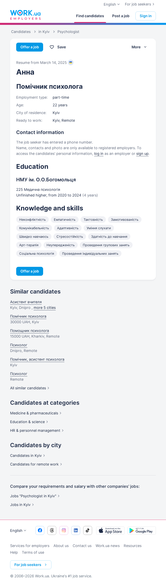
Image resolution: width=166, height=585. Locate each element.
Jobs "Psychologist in (33, 496)
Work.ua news (108, 546)
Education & (27, 422)
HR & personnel (35, 430)
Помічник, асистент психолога (37, 359)
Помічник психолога (28, 316)
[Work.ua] (25, 15)
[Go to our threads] (51, 530)
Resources (133, 546)
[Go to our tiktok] (87, 530)
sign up (142, 153)
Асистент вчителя (26, 302)
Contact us (82, 546)
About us (61, 546)
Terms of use (33, 552)
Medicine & (34, 413)
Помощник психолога (29, 330)
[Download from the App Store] (110, 530)
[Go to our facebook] (39, 530)
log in (98, 153)
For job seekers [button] (27, 565)
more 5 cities (45, 307)
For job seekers (138, 4)
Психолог (18, 345)
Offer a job (29, 47)
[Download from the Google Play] (142, 530)
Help (14, 552)
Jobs (20, 505)
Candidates (26, 455)
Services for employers (29, 546)
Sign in (146, 16)
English (16, 530)
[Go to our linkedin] (75, 530)
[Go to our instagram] (63, 530)
